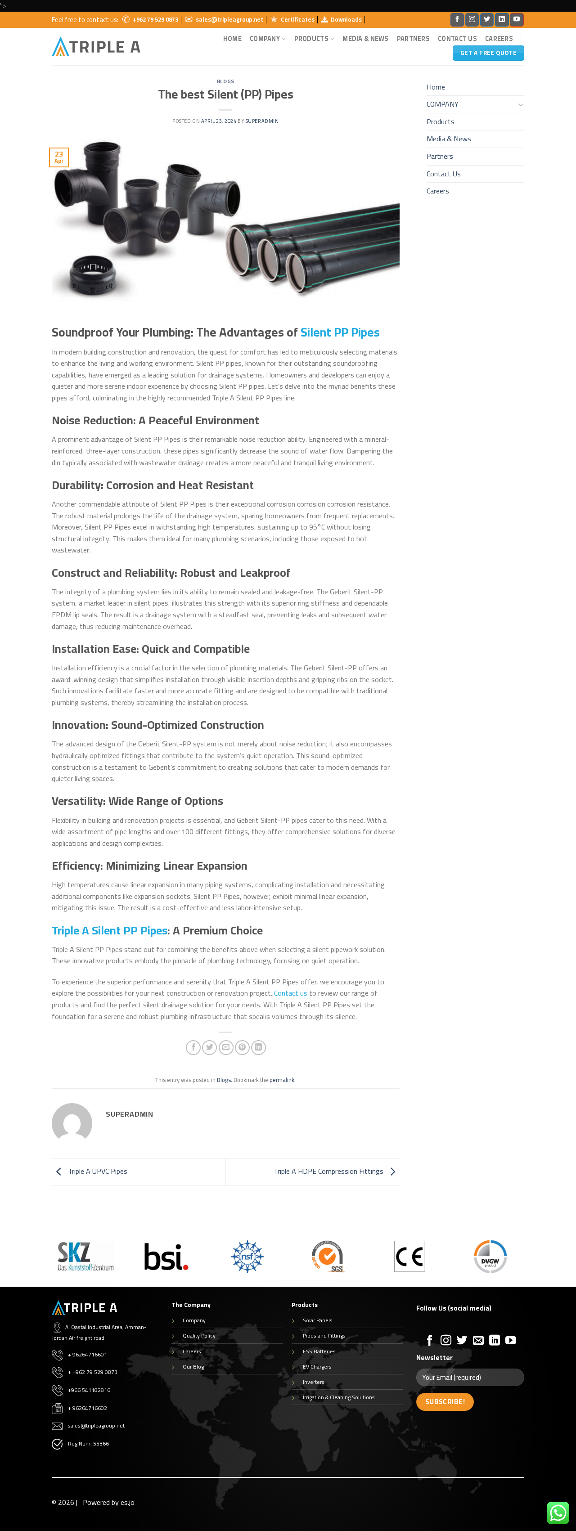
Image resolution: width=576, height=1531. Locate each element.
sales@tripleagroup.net (229, 19)
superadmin (262, 121)
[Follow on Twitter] (487, 20)
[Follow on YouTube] (516, 20)
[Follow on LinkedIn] (501, 20)
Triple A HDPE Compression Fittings (329, 1171)
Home (232, 39)
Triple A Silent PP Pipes (109, 930)
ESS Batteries (319, 1351)
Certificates (298, 19)
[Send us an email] (478, 1341)
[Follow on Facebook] (457, 20)
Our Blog (193, 1366)
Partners (413, 39)
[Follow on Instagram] (472, 20)
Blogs (225, 81)
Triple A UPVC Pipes (96, 1171)
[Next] (526, 1262)
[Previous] (50, 1262)
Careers (499, 39)
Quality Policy (199, 1335)
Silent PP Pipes (340, 332)
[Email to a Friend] (226, 1047)
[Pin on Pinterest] (242, 1047)
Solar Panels (318, 1320)
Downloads (346, 19)
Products (311, 38)
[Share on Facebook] (193, 1047)
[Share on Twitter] (209, 1047)
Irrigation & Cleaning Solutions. (339, 1397)
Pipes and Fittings (324, 1335)
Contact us (290, 993)
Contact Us (457, 39)
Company (194, 1320)
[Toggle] (520, 104)
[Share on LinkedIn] (258, 1047)
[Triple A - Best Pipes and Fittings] (96, 46)
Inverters (313, 1382)
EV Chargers (317, 1366)
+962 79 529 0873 (155, 19)
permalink (282, 1079)
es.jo (128, 1502)
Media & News (365, 39)
